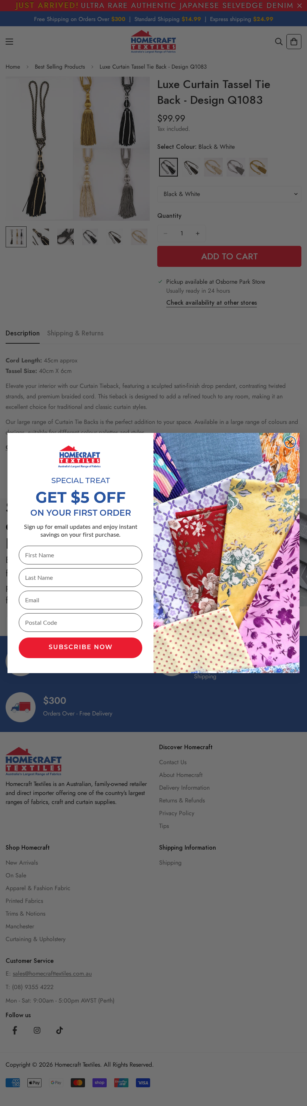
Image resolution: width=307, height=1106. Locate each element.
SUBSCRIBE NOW (81, 648)
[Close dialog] (290, 442)
